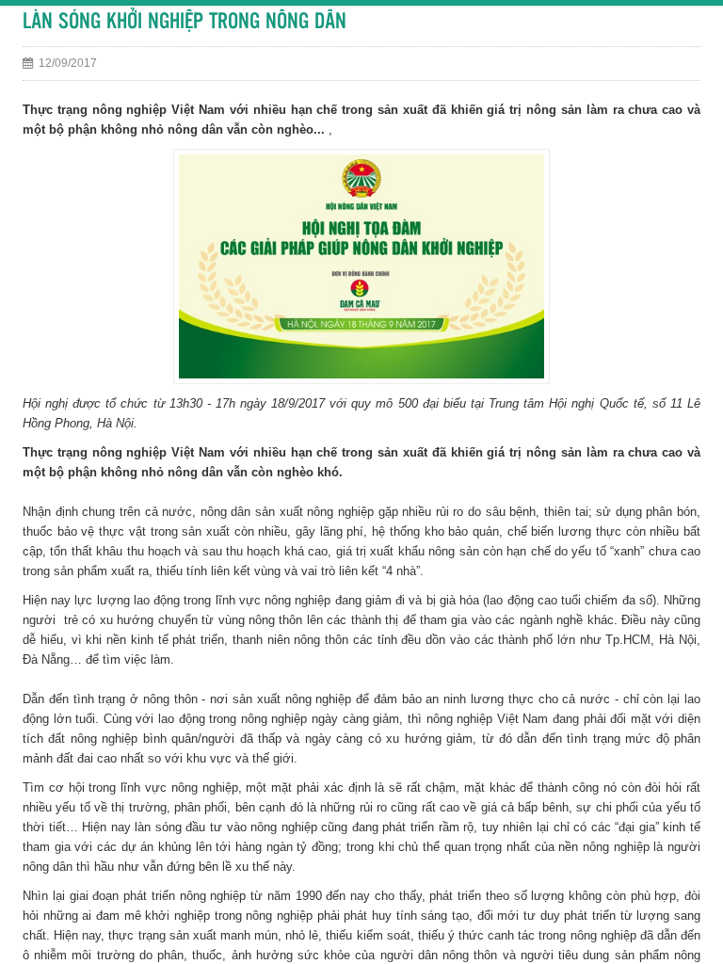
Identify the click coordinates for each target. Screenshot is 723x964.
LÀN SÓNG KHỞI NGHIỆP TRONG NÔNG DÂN (184, 22)
